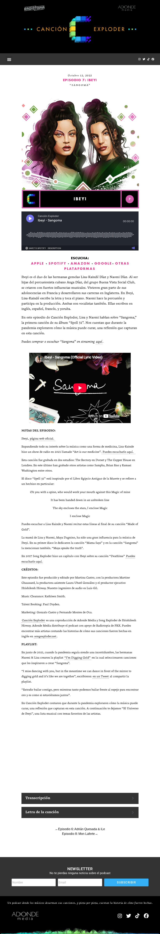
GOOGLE (103, 263)
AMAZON (80, 263)
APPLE (37, 263)
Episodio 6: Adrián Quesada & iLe (81, 829)
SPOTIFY (57, 263)
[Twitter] (144, 59)
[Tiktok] (148, 59)
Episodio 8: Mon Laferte (78, 833)
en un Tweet (101, 676)
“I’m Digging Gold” (77, 657)
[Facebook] (153, 59)
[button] (9, 59)
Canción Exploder (33, 620)
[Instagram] (139, 59)
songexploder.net (45, 636)
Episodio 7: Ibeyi (80, 80)
